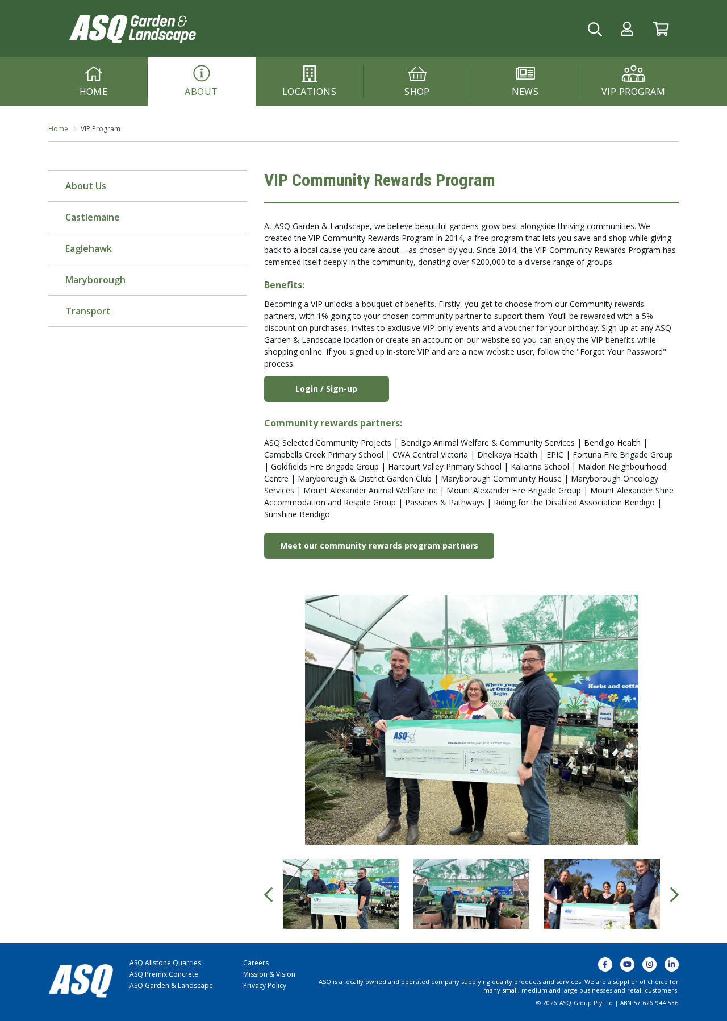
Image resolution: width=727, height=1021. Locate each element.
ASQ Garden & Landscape (171, 985)
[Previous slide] (268, 894)
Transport (88, 311)
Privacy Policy (264, 985)
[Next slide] (674, 894)
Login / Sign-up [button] (326, 388)
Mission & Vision (269, 974)
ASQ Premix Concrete (163, 974)
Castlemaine (92, 217)
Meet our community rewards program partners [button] (379, 545)
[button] (627, 29)
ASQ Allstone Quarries (165, 963)
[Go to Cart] (661, 29)
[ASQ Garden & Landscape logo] (131, 27)
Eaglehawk (88, 248)
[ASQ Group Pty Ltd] (80, 979)
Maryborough (95, 279)
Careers (256, 963)
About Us (85, 186)
